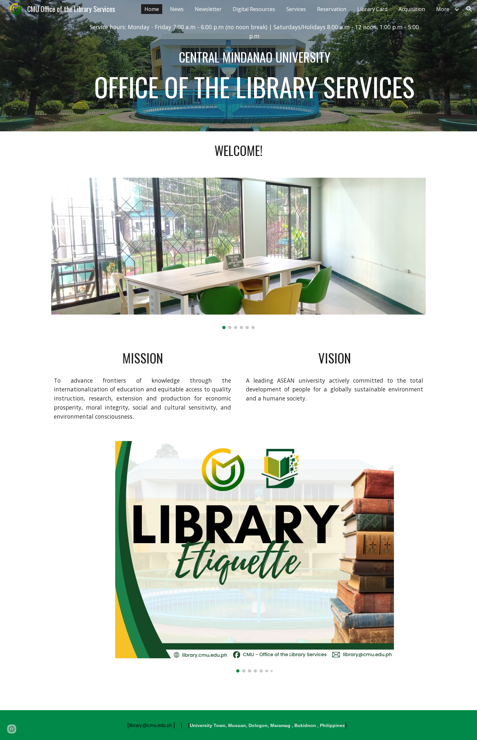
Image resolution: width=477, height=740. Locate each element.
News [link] (177, 9)
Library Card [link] (372, 9)
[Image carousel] (238, 253)
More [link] (442, 9)
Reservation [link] (331, 9)
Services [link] (296, 9)
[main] (254, 31)
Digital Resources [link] (254, 9)
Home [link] (151, 9)
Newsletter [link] (208, 9)
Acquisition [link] (411, 9)
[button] (469, 9)
